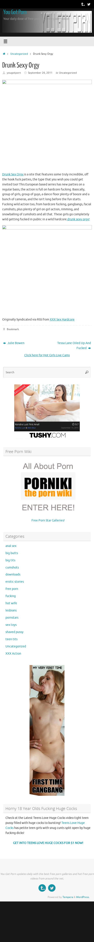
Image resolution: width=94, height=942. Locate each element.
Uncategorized (19, 54)
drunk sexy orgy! (78, 219)
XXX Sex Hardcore (62, 319)
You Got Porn (14, 12)
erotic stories (14, 582)
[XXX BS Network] (89, 4)
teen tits (11, 639)
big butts (11, 553)
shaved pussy (14, 632)
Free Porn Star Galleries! (48, 520)
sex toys (11, 625)
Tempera (68, 897)
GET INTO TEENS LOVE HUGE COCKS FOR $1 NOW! (48, 843)
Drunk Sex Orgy (13, 174)
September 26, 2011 (40, 73)
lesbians (11, 610)
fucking (10, 596)
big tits (10, 560)
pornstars (11, 618)
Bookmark (13, 329)
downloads (12, 574)
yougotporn (14, 73)
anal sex (10, 546)
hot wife (11, 603)
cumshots (12, 567)
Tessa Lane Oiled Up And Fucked (74, 345)
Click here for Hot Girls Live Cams (47, 355)
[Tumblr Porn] (83, 4)
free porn (11, 589)
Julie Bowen (15, 343)
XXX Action (13, 653)
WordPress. (83, 897)
